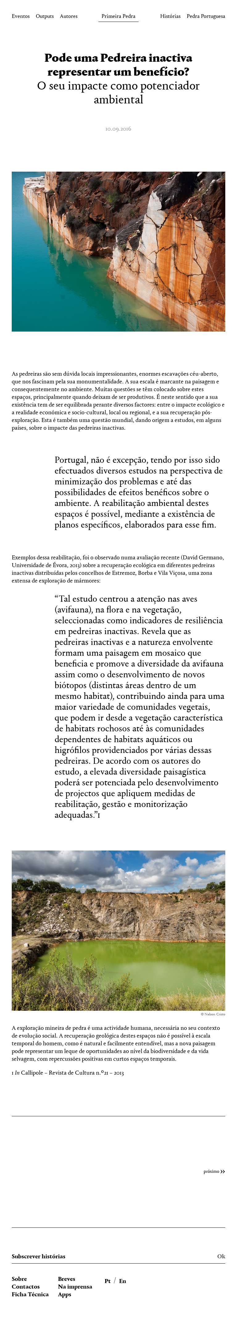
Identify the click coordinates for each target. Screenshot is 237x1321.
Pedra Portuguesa (206, 17)
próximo (211, 1171)
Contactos (26, 1287)
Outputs (45, 17)
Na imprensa (75, 1287)
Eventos (21, 17)
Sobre (19, 1279)
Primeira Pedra (118, 17)
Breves (66, 1279)
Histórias (170, 17)
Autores (68, 17)
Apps (64, 1295)
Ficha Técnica (30, 1295)
